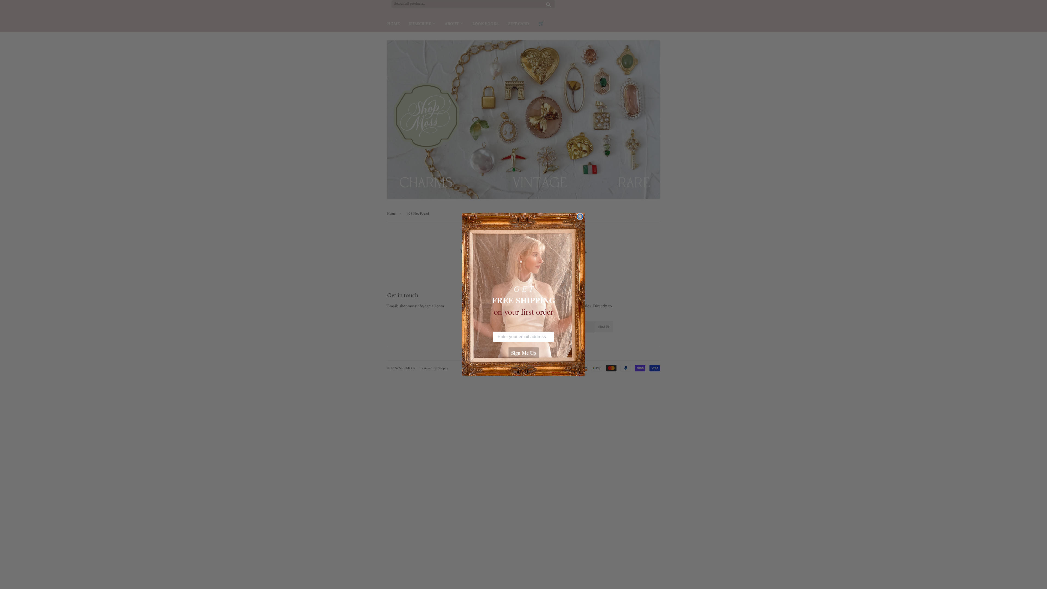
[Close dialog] (580, 216)
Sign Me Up (523, 352)
